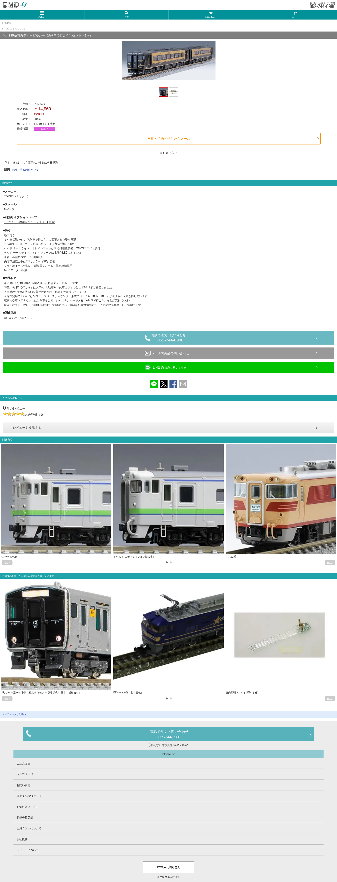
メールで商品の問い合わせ (170, 353)
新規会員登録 (25, 817)
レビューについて (27, 850)
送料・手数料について (25, 170)
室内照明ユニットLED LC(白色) (29, 222)
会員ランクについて (29, 828)
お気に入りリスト (27, 807)
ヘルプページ (25, 774)
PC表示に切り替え (168, 867)
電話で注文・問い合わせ (168, 337)
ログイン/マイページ (29, 796)
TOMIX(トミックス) (14, 28)
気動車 (8, 22)
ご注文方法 (23, 763)
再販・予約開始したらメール (168, 139)
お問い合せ (23, 785)
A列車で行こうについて (18, 318)
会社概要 (22, 839)
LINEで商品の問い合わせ (170, 367)
